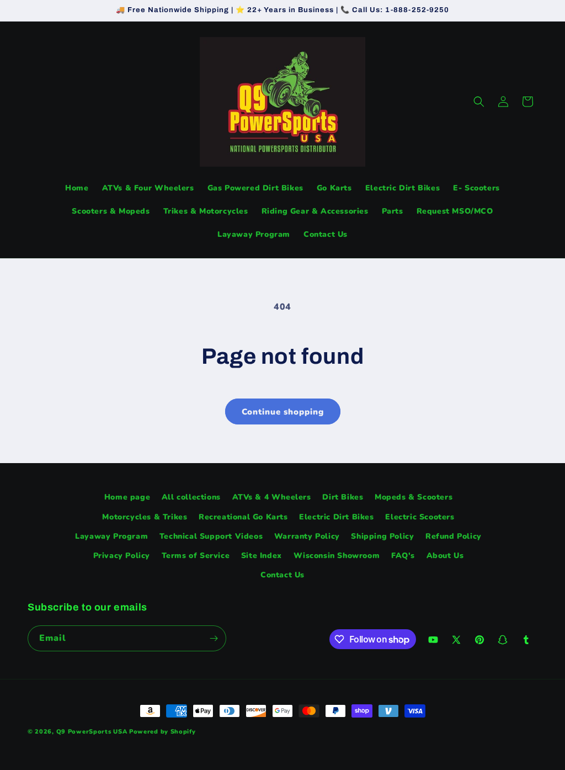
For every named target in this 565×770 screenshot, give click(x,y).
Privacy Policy (121, 555)
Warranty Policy (307, 536)
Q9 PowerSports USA (91, 731)
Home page (127, 497)
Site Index (261, 555)
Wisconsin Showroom (337, 555)
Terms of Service (196, 555)
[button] (479, 101)
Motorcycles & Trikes (144, 517)
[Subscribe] (213, 638)
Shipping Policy (382, 536)
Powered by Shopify (162, 731)
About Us (445, 555)
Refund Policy (453, 536)
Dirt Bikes (342, 497)
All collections (191, 497)
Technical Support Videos (211, 536)
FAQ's (403, 555)
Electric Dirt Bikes (336, 517)
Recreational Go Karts (243, 517)
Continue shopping (283, 411)
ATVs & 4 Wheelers (271, 497)
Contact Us (282, 575)
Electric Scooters (419, 517)
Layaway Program (111, 536)
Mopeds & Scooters (413, 497)
